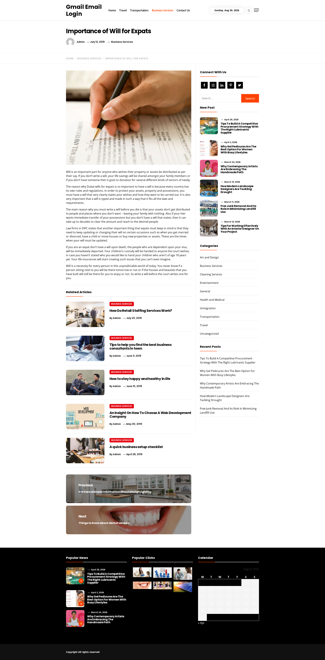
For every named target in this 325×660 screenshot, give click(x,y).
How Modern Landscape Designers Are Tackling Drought (237, 189)
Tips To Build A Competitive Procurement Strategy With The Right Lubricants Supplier (239, 128)
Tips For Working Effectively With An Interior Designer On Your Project (240, 229)
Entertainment (209, 283)
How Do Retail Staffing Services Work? (141, 310)
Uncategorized (209, 334)
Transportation (139, 10)
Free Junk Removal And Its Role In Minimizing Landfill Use (238, 209)
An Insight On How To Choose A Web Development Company (150, 414)
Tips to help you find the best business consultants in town (141, 346)
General (205, 291)
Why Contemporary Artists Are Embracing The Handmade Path (239, 169)
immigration (208, 308)
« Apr (201, 623)
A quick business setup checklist (136, 446)
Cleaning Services (211, 274)
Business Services (162, 10)
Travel (123, 10)
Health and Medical (212, 300)
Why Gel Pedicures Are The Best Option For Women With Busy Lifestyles (238, 149)
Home (112, 10)
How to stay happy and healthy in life (140, 378)
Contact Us (183, 10)
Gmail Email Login (84, 10)
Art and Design (209, 257)
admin (81, 42)
